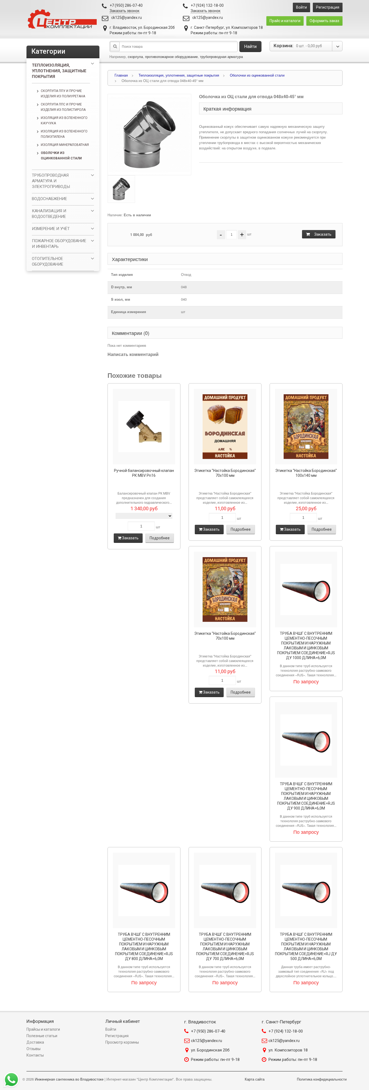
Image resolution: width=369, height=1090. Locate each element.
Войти (301, 7)
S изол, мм (120, 299)
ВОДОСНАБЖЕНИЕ (49, 198)
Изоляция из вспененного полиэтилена (64, 134)
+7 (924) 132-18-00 (286, 1031)
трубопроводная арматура (221, 56)
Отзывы (33, 1049)
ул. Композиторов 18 (288, 1050)
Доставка (35, 1042)
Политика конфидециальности (322, 1079)
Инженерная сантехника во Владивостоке (69, 1079)
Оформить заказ (324, 21)
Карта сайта (254, 1079)
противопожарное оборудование (171, 56)
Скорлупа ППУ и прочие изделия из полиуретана (63, 93)
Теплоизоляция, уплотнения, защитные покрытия (59, 71)
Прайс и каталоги (285, 21)
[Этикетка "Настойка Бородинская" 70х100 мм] (225, 426)
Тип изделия (122, 274)
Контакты (35, 1055)
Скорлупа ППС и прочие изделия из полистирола (63, 107)
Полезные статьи (41, 1036)
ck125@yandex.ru (126, 17)
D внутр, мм (121, 286)
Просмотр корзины (122, 1042)
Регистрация (327, 7)
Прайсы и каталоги (43, 1029)
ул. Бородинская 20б (210, 1050)
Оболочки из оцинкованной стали (61, 155)
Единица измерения (128, 311)
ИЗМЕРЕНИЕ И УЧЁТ (51, 228)
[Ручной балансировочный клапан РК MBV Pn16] (144, 426)
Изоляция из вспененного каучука (64, 120)
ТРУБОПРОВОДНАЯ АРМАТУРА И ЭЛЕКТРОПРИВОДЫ (51, 181)
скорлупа (135, 56)
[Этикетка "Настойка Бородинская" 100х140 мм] (306, 426)
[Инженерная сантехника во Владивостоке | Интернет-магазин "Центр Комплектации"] (63, 19)
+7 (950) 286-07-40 (208, 1031)
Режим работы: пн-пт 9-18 (215, 1059)
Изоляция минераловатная (65, 145)
